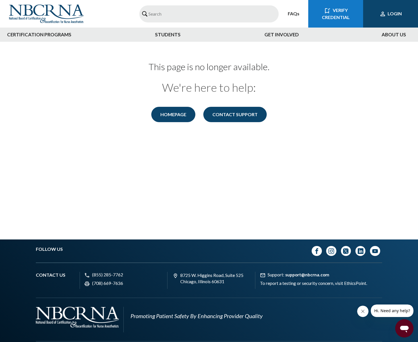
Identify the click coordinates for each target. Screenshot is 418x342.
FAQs (293, 13)
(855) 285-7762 (107, 274)
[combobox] (209, 13)
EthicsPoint (355, 283)
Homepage (173, 114)
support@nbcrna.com (307, 274)
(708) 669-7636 (107, 283)
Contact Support (235, 114)
